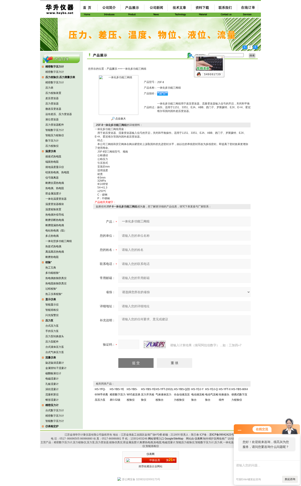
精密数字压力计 (54, 71)
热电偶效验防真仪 (56, 278)
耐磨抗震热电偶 (54, 182)
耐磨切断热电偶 (54, 220)
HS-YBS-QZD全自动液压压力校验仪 (182, 394)
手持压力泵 (52, 331)
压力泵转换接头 (54, 336)
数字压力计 (52, 140)
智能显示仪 (52, 304)
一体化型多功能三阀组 (58, 241)
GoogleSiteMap (174, 438)
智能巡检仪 (52, 309)
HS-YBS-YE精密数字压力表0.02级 (118, 394)
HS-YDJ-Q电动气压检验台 (211, 394)
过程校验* (51, 288)
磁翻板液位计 (53, 373)
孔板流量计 (52, 383)
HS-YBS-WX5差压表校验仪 (133, 394)
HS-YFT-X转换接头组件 (225, 394)
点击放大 (120, 118)
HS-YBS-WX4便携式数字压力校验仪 (239, 394)
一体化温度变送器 (56, 198)
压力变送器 (52, 103)
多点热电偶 (52, 235)
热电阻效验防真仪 (56, 283)
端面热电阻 (52, 161)
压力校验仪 (52, 145)
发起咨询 (290, 479)
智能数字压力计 (54, 130)
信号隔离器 (52, 177)
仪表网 (199, 438)
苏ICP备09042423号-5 (222, 434)
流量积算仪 (52, 394)
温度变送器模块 (54, 204)
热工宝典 (50, 267)
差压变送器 (52, 98)
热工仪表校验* (53, 294)
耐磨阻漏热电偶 (54, 225)
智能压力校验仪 (54, 135)
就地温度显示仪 (54, 167)
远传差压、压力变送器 (58, 114)
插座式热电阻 (53, 156)
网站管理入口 (156, 438)
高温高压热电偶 (54, 251)
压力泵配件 (52, 341)
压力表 (49, 87)
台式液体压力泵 (54, 346)
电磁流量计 (52, 378)
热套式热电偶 (53, 246)
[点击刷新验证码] (155, 344)
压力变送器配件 (54, 124)
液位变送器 (52, 119)
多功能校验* (52, 272)
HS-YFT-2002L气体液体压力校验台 (164, 394)
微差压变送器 (53, 108)
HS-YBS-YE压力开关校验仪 (148, 394)
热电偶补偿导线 (54, 214)
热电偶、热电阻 (54, 188)
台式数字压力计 (54, 410)
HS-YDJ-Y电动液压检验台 (197, 394)
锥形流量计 (52, 399)
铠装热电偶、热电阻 (57, 172)
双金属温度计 (53, 193)
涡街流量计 (52, 389)
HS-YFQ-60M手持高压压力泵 (101, 394)
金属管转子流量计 (56, 368)
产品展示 (112, 68)
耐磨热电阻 (52, 257)
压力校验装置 (53, 93)
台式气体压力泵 (54, 352)
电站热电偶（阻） (56, 230)
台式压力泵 (52, 325)
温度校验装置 (53, 209)
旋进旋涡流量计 (54, 362)
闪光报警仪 (52, 315)
